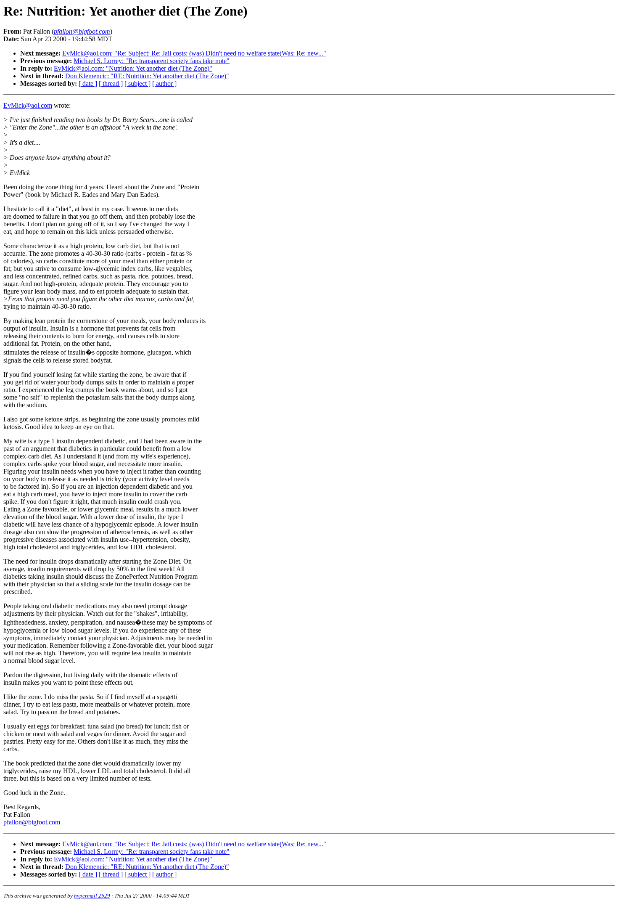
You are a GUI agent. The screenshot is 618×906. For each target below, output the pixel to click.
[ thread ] (111, 83)
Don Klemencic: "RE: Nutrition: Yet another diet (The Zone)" (147, 75)
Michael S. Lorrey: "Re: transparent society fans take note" (152, 60)
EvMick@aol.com (27, 105)
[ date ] (88, 83)
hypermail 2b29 (92, 896)
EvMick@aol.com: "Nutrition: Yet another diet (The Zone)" (133, 68)
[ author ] (164, 83)
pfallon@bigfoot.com (31, 822)
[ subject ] (137, 83)
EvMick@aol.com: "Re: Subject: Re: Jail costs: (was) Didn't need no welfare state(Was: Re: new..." (194, 53)
